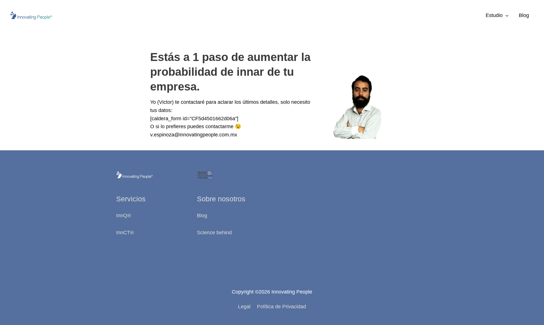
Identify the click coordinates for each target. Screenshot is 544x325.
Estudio (494, 15)
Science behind (214, 232)
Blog (524, 15)
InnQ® (124, 215)
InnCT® (125, 232)
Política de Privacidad (281, 306)
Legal (244, 306)
